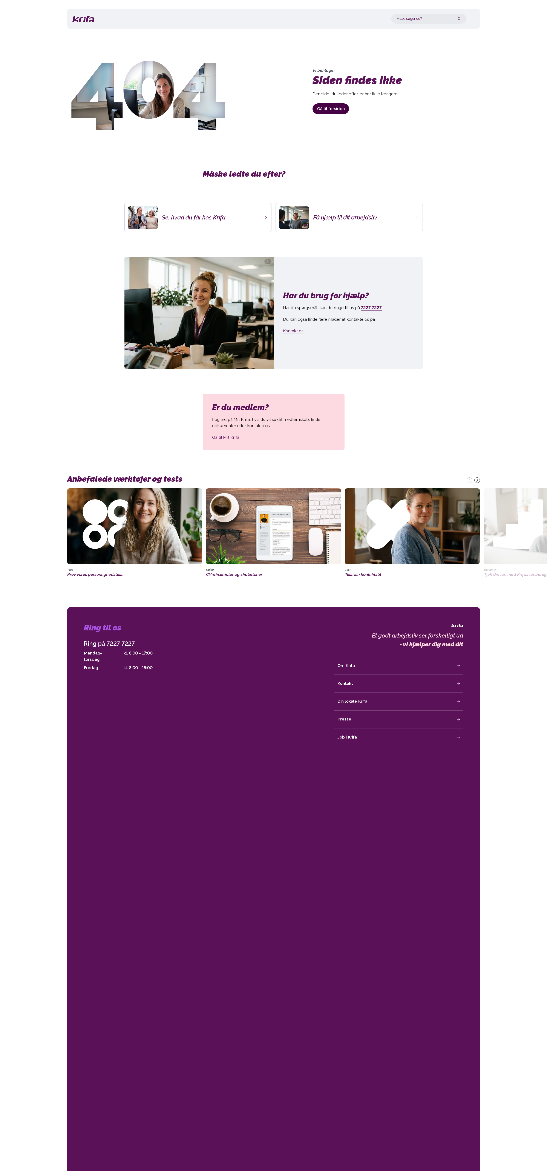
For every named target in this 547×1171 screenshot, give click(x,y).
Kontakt (345, 683)
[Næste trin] (477, 480)
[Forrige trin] (469, 480)
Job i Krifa (347, 737)
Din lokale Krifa (352, 701)
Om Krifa (346, 665)
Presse (344, 719)
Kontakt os (293, 330)
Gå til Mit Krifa (225, 437)
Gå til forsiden (331, 108)
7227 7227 (121, 643)
